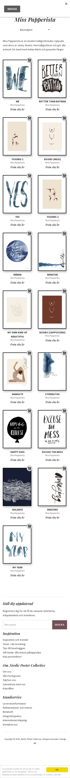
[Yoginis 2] (52, 194)
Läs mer (57, 774)
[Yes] (17, 194)
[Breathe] (52, 252)
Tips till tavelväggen (14, 648)
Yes (17, 216)
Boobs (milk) (52, 159)
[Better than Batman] (52, 78)
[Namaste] (17, 371)
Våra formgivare (12, 676)
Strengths (52, 394)
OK (57, 769)
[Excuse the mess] (52, 429)
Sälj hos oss (9, 680)
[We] (17, 78)
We (17, 101)
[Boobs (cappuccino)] (52, 309)
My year (18, 567)
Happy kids (17, 452)
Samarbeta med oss (14, 684)
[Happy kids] (17, 429)
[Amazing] (52, 487)
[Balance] (17, 487)
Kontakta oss (10, 724)
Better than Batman (52, 101)
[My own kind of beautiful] (17, 309)
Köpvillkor (8, 688)
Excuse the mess (52, 452)
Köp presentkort (12, 656)
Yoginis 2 (52, 216)
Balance (17, 509)
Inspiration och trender (15, 639)
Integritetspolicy (12, 716)
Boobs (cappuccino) (52, 332)
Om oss (7, 671)
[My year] (17, 544)
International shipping (15, 720)
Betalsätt (8, 711)
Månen (17, 274)
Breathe (52, 274)
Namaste (17, 394)
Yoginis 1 (17, 159)
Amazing (52, 509)
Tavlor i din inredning (14, 644)
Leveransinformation (14, 703)
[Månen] (17, 252)
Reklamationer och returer (17, 707)
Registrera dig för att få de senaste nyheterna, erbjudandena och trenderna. (29, 613)
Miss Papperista (17, 105)
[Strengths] (52, 371)
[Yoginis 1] (17, 136)
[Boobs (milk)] (52, 136)
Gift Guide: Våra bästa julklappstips (22, 652)
